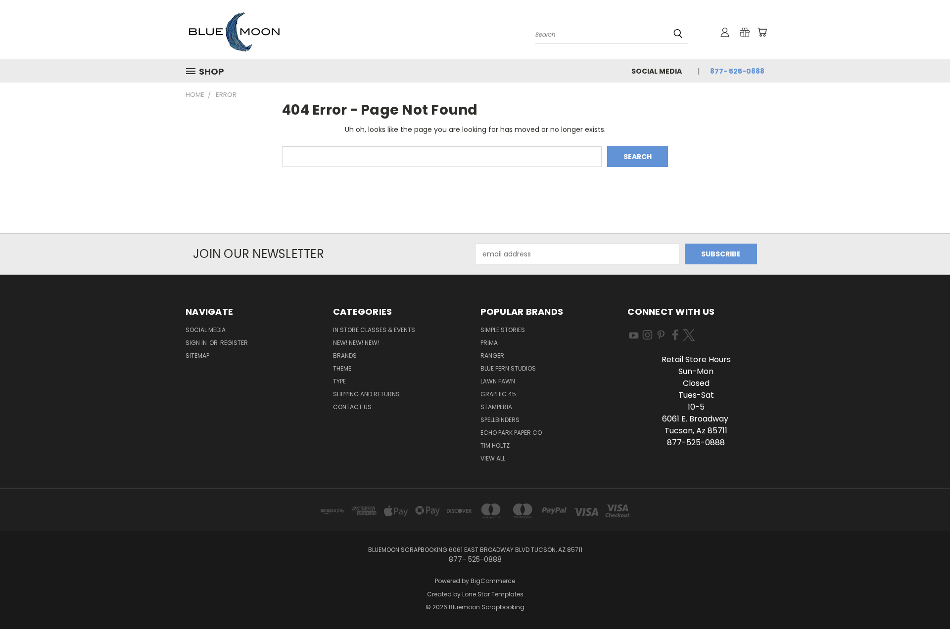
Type (339, 381)
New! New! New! (356, 342)
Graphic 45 (498, 394)
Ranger (492, 355)
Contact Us (352, 407)
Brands (345, 355)
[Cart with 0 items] (762, 32)
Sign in (197, 342)
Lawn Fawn (497, 381)
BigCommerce (493, 581)
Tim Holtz (495, 445)
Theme (342, 368)
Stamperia (496, 407)
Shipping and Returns (366, 394)
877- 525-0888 (737, 71)
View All (492, 458)
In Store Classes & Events (374, 330)
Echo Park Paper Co (511, 432)
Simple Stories (502, 330)
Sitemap (197, 355)
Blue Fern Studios (508, 368)
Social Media (656, 71)
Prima (489, 342)
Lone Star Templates (492, 594)
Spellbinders (500, 420)
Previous (924, 598)
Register (234, 342)
